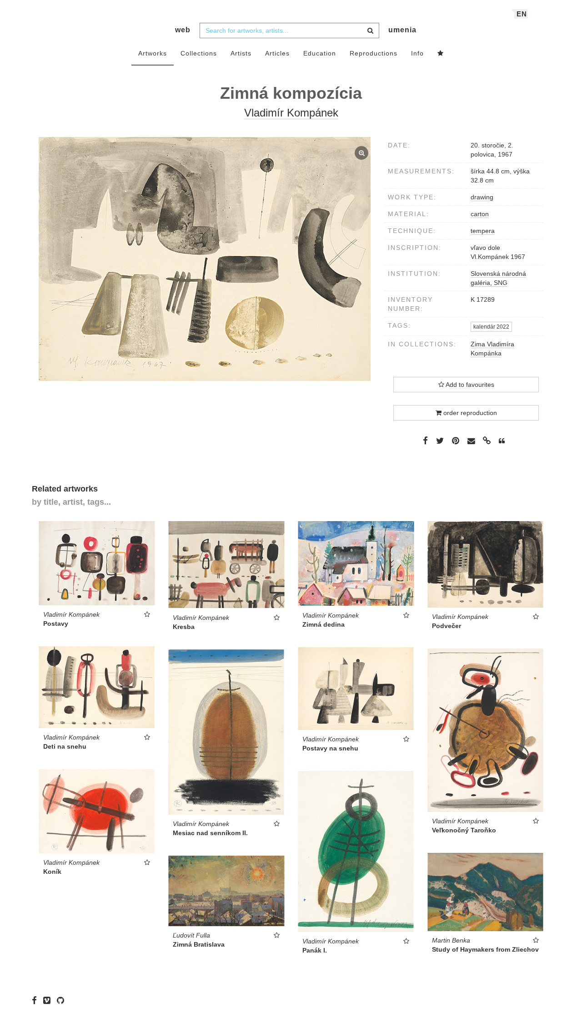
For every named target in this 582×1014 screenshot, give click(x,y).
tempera (483, 230)
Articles (277, 53)
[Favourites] (441, 54)
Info (417, 53)
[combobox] (289, 30)
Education (319, 53)
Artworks (152, 53)
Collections (199, 53)
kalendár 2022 (491, 327)
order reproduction (469, 412)
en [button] (522, 14)
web (183, 30)
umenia (402, 30)
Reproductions (373, 53)
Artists (241, 53)
